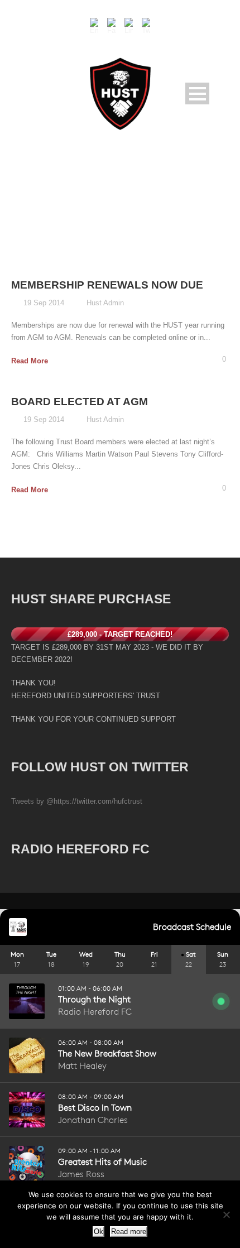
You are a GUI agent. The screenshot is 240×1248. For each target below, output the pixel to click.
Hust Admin (105, 303)
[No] (226, 1214)
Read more (128, 1231)
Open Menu (197, 93)
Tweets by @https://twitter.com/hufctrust (76, 801)
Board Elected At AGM (79, 401)
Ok (98, 1231)
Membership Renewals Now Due (107, 285)
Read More (29, 361)
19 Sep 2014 (43, 303)
